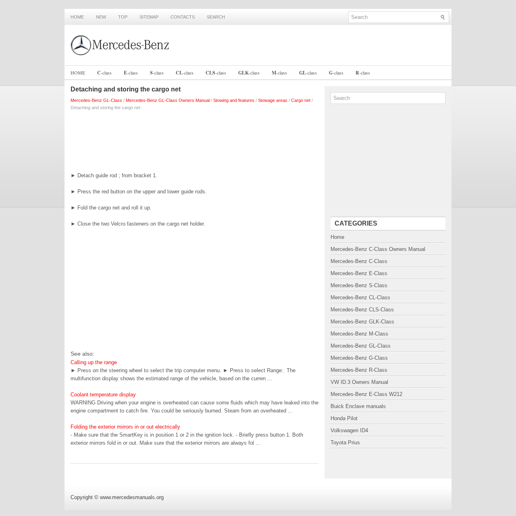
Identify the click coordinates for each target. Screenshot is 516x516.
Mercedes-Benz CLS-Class (362, 310)
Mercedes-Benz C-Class (359, 261)
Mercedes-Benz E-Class (359, 273)
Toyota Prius (345, 442)
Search (216, 17)
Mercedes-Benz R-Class (359, 370)
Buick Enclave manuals (358, 406)
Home (77, 17)
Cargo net (300, 100)
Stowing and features (233, 100)
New (101, 17)
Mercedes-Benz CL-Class (360, 297)
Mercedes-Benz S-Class (359, 285)
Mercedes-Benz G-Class (359, 358)
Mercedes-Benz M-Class (359, 334)
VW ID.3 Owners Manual (359, 382)
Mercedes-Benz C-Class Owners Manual (378, 249)
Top (122, 17)
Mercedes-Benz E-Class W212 (366, 394)
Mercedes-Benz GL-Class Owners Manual (168, 100)
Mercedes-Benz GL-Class (96, 100)
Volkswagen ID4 (349, 430)
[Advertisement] (194, 139)
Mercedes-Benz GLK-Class (362, 322)
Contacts (183, 17)
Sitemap (148, 17)
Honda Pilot (344, 418)
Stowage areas (272, 100)
